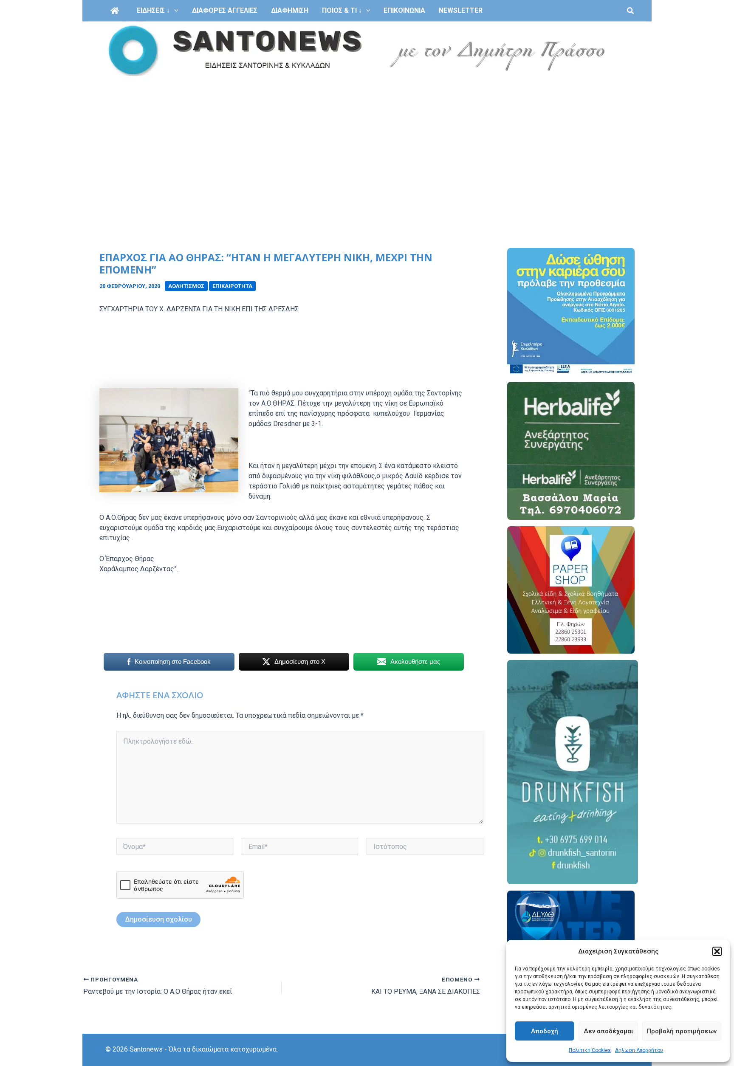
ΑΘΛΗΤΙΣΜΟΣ (186, 286)
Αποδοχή (544, 1031)
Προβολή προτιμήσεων (682, 1031)
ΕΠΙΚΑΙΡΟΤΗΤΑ (232, 286)
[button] (717, 951)
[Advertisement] (367, 143)
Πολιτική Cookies (590, 1050)
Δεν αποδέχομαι (608, 1031)
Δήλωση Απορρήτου (639, 1050)
